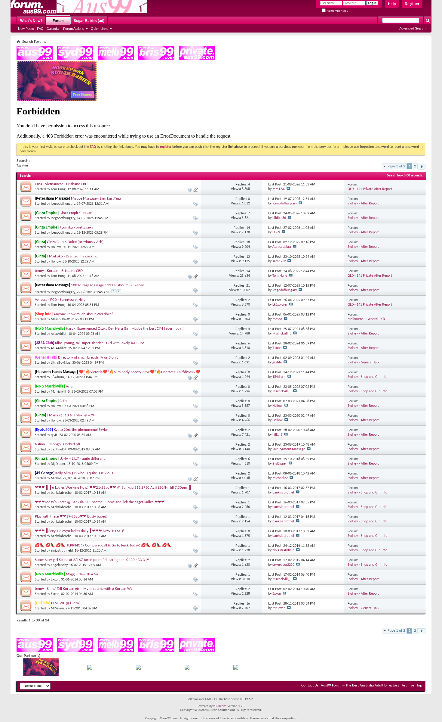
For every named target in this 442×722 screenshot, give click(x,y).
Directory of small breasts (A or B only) (89, 357)
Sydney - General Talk (363, 362)
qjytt (54, 435)
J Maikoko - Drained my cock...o (72, 256)
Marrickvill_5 (281, 333)
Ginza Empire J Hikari (76, 213)
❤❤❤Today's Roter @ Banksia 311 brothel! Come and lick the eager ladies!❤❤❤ (99, 502)
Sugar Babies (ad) (89, 21)
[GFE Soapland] (187, 669)
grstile (277, 362)
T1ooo (276, 348)
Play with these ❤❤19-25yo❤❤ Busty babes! (71, 516)
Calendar (53, 28)
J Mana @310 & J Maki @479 (70, 415)
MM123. (278, 189)
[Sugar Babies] (57, 100)
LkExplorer (279, 305)
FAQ (40, 28)
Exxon (55, 579)
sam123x (279, 261)
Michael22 (58, 478)
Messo (55, 319)
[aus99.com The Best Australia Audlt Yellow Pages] (35, 59)
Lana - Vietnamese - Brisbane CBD (61, 184)
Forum (58, 21)
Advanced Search (412, 28)
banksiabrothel (61, 493)
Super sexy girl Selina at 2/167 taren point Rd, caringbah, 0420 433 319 (92, 560)
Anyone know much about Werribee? (83, 314)
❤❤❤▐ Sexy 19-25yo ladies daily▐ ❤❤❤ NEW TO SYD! (79, 531)
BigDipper (58, 464)
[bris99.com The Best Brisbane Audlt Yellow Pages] (156, 59)
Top (419, 685)
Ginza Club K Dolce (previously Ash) (75, 242)
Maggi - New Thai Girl (83, 574)
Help (392, 4)
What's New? (31, 21)
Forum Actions (73, 28)
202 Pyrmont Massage (288, 449)
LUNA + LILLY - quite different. (83, 459)
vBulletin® (220, 706)
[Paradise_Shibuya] (235, 669)
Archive (408, 685)
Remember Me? (337, 10)
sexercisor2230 (283, 565)
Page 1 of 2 (396, 166)
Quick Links (99, 28)
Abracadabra (281, 247)
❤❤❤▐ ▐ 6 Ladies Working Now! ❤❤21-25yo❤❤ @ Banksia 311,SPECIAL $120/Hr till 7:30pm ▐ (113, 488)
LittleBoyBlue (60, 363)
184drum (57, 377)
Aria (69, 386)
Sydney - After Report (363, 203)
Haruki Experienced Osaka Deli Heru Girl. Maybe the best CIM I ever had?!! (125, 329)
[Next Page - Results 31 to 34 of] (421, 167)
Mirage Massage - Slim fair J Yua (96, 199)
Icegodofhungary (63, 204)
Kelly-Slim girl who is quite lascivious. (84, 473)
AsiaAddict (58, 334)
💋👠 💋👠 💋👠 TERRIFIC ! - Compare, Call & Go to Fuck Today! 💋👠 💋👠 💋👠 (103, 545)
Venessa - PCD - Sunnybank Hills (60, 300)
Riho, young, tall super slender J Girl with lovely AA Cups (99, 343)
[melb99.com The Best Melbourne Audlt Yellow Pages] (116, 59)
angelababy (59, 565)
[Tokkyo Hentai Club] (89, 669)
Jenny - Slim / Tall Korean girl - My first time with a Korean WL (83, 589)
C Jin (63, 401)
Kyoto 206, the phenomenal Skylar (81, 430)
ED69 (276, 232)
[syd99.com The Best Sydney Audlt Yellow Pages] (75, 59)
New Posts (26, 28)
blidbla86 (279, 218)
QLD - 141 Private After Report (370, 189)
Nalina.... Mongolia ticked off (57, 444)
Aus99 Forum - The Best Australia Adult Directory (360, 685)
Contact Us (309, 685)
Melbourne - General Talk (366, 319)
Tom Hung (58, 189)
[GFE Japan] (138, 669)
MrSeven (57, 608)
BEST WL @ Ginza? (66, 603)
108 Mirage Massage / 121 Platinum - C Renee (107, 285)
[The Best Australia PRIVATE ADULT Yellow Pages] (197, 59)
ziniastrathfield (62, 550)
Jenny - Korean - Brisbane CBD (59, 271)
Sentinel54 (58, 449)
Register (412, 4)
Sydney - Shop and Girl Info (367, 377)
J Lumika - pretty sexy (76, 227)
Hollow (56, 247)
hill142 (277, 435)
